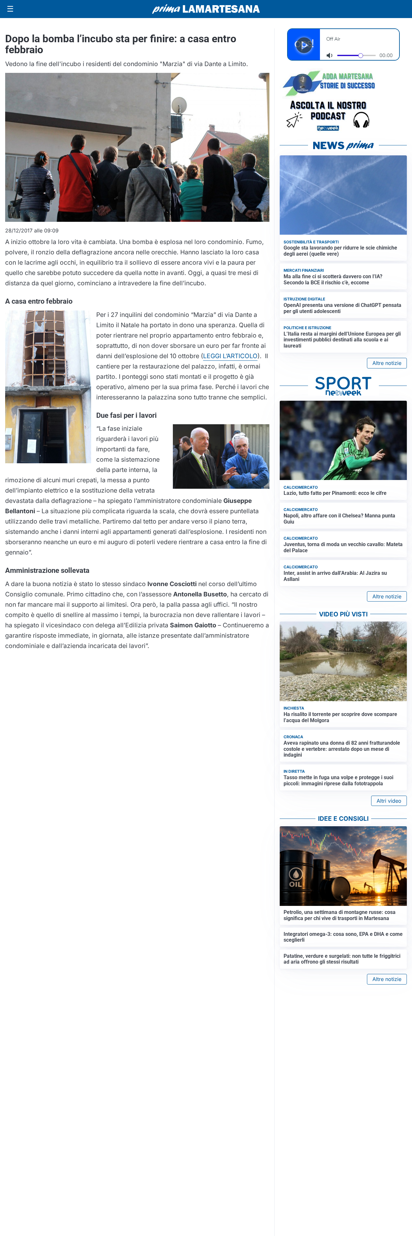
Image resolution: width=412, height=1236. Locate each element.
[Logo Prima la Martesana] (205, 9)
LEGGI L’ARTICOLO (230, 356)
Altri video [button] (389, 801)
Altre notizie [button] (386, 363)
